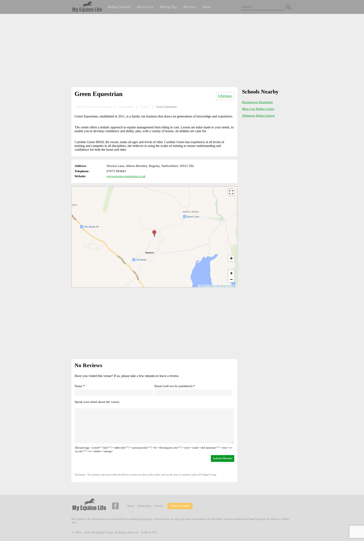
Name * (80, 386)
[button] (154, 233)
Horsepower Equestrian (257, 102)
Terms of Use (149, 532)
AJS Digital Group (102, 532)
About (130, 506)
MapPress (203, 286)
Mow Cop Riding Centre (258, 109)
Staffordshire (126, 106)
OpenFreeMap (215, 286)
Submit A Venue (180, 506)
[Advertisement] (182, 51)
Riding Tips (168, 7)
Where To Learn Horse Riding (94, 106)
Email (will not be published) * (174, 386)
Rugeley (145, 106)
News (206, 7)
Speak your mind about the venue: (97, 402)
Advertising (144, 506)
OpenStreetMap (229, 286)
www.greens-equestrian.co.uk (126, 176)
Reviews (189, 7)
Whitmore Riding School (258, 115)
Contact (158, 506)
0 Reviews (225, 96)
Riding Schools (119, 7)
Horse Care (145, 7)
